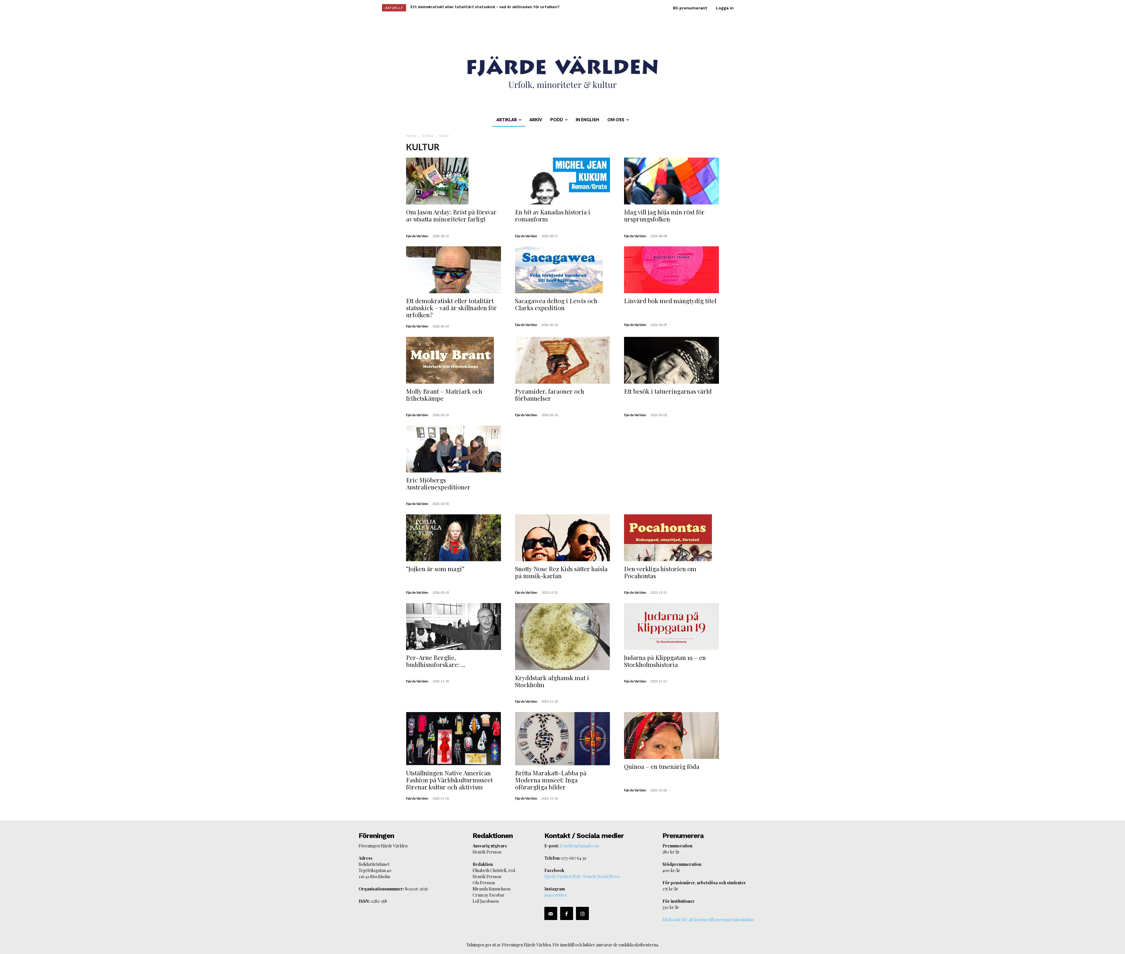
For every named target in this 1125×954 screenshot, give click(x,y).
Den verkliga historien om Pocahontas (660, 572)
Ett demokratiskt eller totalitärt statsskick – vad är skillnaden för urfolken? (451, 307)
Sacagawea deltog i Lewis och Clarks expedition (556, 304)
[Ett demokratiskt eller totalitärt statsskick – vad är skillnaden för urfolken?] (453, 269)
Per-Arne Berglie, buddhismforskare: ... (435, 660)
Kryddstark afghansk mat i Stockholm (552, 681)
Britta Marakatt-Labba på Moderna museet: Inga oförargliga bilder (551, 780)
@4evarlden (555, 895)
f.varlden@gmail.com (579, 846)
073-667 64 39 (573, 858)
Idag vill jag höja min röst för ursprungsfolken (664, 215)
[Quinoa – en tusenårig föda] (671, 735)
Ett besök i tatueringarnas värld (668, 391)
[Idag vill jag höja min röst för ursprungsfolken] (671, 181)
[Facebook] (566, 913)
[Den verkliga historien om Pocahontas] (671, 537)
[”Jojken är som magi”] (453, 537)
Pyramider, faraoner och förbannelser (549, 394)
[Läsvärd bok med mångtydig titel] (671, 269)
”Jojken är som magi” (435, 568)
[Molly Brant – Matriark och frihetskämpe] (453, 360)
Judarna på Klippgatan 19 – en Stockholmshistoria (665, 660)
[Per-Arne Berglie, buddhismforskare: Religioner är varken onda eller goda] (453, 626)
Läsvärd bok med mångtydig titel (670, 300)
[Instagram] (582, 913)
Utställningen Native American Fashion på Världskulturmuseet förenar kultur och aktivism (449, 780)
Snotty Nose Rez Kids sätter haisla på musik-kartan (561, 572)
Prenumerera (683, 836)
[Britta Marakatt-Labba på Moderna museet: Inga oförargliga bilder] (562, 738)
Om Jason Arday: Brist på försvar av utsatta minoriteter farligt (451, 215)
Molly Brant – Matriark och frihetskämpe (444, 394)
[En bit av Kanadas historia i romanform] (562, 181)
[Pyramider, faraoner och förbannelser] (562, 360)
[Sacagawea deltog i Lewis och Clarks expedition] (562, 269)
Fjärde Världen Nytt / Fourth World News (582, 876)
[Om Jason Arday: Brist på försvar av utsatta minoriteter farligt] (453, 181)
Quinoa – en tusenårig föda (661, 766)
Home (411, 135)
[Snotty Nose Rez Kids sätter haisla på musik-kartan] (562, 537)
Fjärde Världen (417, 236)
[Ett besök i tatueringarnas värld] (671, 360)
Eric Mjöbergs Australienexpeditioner (438, 483)
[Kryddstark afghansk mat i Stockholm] (562, 636)
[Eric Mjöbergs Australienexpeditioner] (453, 449)
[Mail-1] (550, 913)
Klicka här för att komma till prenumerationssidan (708, 919)
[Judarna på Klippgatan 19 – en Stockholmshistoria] (671, 626)
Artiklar (428, 135)
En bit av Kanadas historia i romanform (552, 215)
